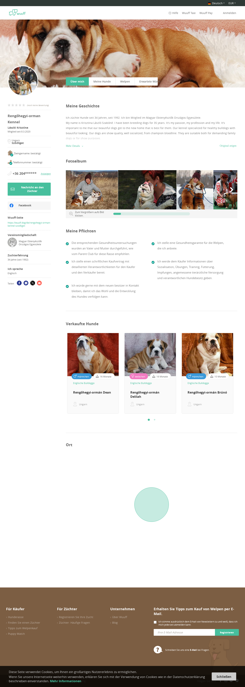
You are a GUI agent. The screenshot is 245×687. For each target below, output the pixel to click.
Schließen (223, 677)
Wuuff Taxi (189, 13)
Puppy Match (16, 634)
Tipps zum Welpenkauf (23, 628)
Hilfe (175, 13)
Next (240, 373)
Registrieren (227, 632)
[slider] (117, 214)
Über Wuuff (119, 617)
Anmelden (229, 13)
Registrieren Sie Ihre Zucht (76, 617)
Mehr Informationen (65, 681)
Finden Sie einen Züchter (24, 622)
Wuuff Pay (205, 13)
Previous (63, 373)
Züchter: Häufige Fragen (74, 622)
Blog (115, 622)
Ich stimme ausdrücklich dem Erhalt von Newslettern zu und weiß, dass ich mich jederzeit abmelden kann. (197, 623)
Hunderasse (16, 617)
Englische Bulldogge (84, 383)
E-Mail (193, 650)
